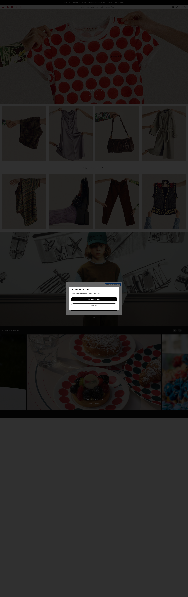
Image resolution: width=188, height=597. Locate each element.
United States (94, 299)
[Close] (116, 289)
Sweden (94, 306)
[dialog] (94, 298)
